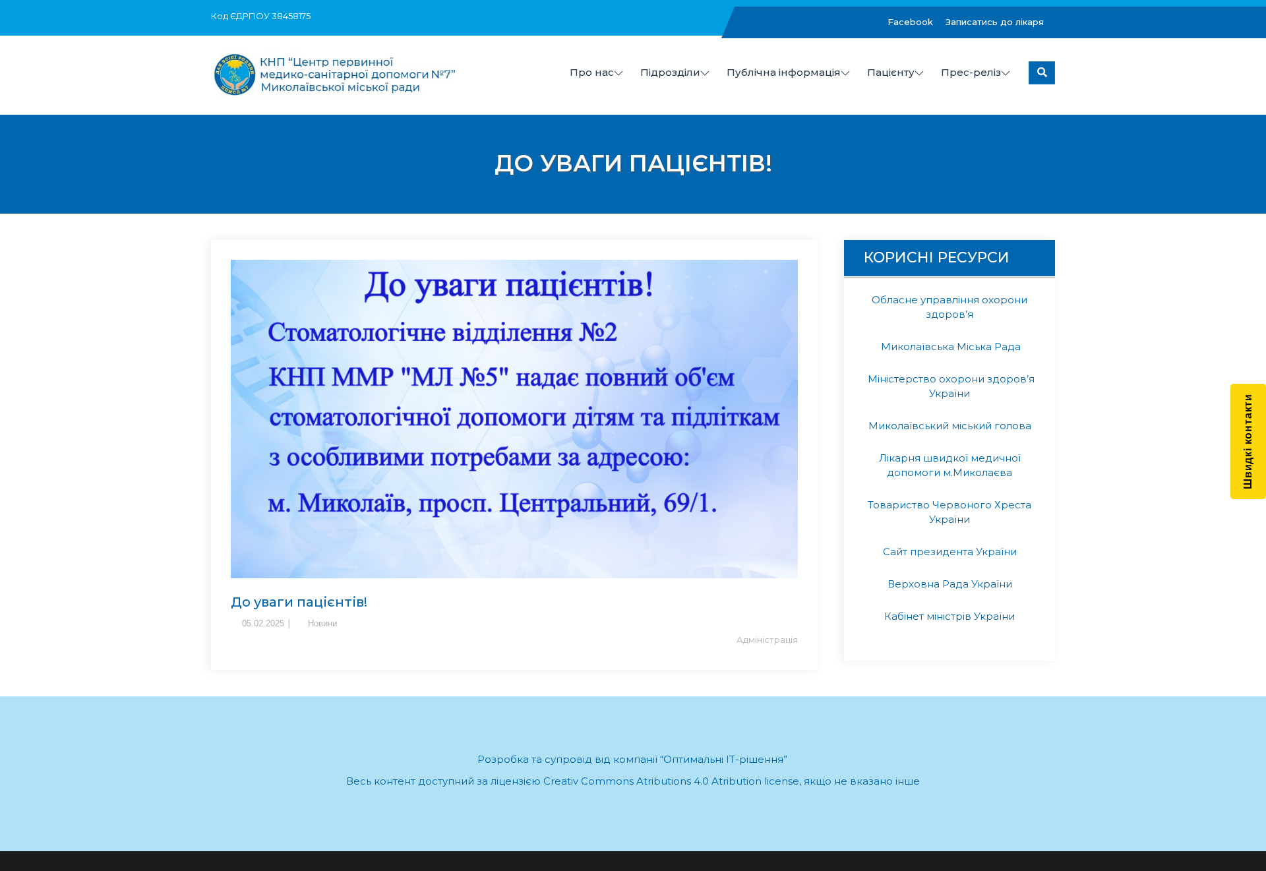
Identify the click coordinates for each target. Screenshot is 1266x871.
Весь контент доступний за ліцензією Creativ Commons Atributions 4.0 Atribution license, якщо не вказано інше (633, 781)
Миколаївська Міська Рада (949, 346)
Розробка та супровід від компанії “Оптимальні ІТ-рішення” (632, 759)
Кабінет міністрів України (949, 616)
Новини (322, 623)
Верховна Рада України (950, 584)
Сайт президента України (950, 551)
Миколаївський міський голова (949, 425)
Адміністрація (767, 639)
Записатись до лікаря (995, 21)
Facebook (910, 21)
